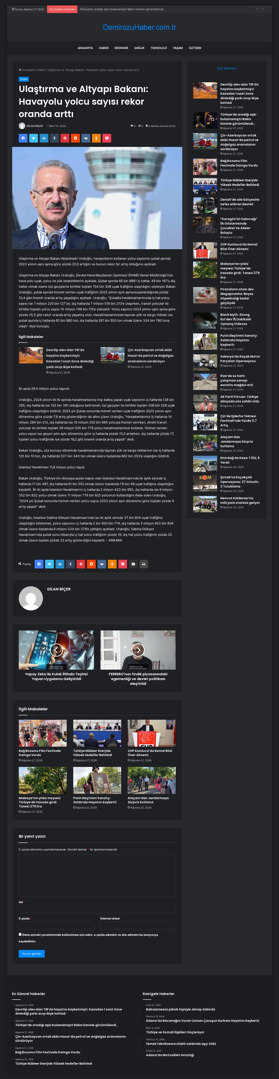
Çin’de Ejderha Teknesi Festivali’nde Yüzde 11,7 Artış (238, 420)
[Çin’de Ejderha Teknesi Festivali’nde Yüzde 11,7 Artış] (205, 422)
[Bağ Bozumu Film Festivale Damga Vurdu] (43, 733)
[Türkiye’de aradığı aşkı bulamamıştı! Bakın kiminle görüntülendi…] (205, 120)
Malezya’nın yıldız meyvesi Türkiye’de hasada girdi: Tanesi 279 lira (40, 802)
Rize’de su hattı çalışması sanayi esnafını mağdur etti (236, 380)
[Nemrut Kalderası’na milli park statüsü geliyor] (205, 504)
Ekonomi (121, 48)
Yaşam (178, 48)
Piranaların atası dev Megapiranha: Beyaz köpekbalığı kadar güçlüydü (237, 296)
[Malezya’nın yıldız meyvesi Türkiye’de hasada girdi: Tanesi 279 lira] (43, 780)
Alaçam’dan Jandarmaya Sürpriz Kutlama (148, 800)
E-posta (25, 918)
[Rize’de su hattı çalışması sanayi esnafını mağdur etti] (205, 382)
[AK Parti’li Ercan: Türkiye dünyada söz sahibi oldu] (205, 403)
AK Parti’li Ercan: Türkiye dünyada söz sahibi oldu (239, 399)
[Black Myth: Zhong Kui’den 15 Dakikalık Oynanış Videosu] (205, 321)
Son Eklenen (226, 68)
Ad (22, 902)
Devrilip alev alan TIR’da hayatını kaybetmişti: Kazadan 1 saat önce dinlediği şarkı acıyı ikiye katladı (239, 93)
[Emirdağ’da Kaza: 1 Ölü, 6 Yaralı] (205, 464)
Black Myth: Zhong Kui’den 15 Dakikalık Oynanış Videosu (235, 319)
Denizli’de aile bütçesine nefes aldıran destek (239, 201)
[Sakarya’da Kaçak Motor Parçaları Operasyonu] (205, 362)
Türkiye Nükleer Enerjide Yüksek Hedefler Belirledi (92, 753)
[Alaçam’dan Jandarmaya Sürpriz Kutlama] (152, 780)
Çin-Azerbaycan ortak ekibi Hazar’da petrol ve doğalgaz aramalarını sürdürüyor (151, 355)
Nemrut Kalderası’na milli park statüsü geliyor (240, 500)
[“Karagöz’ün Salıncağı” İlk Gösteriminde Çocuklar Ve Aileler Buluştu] (205, 225)
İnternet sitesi (110, 918)
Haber (104, 48)
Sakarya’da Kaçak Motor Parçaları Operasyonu (240, 358)
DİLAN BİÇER (35, 126)
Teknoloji (159, 48)
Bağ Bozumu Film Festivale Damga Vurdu (40, 753)
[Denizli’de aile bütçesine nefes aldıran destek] (205, 205)
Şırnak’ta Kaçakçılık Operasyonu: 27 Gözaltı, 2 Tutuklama (239, 482)
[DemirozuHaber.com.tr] (139, 27)
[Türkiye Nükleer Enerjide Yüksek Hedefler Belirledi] (97, 733)
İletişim (195, 48)
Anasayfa (85, 48)
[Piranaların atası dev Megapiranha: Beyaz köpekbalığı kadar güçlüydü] (205, 295)
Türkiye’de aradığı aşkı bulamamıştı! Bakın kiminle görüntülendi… (238, 119)
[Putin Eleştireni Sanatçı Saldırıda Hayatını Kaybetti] (97, 780)
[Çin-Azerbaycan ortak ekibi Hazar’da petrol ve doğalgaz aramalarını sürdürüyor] (112, 355)
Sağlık (139, 48)
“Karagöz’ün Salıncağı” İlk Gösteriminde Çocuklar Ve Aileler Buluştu (238, 226)
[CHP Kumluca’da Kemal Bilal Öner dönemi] (152, 733)
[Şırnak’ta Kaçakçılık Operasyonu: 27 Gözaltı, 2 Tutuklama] (205, 483)
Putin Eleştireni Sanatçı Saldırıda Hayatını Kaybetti (95, 800)
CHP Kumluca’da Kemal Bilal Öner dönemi (150, 753)
